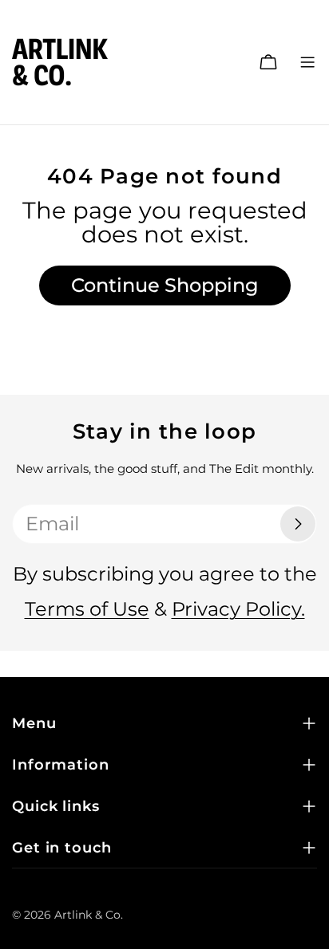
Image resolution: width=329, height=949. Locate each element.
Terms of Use (87, 608)
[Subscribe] (297, 523)
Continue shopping (165, 285)
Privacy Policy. (238, 608)
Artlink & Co (87, 915)
